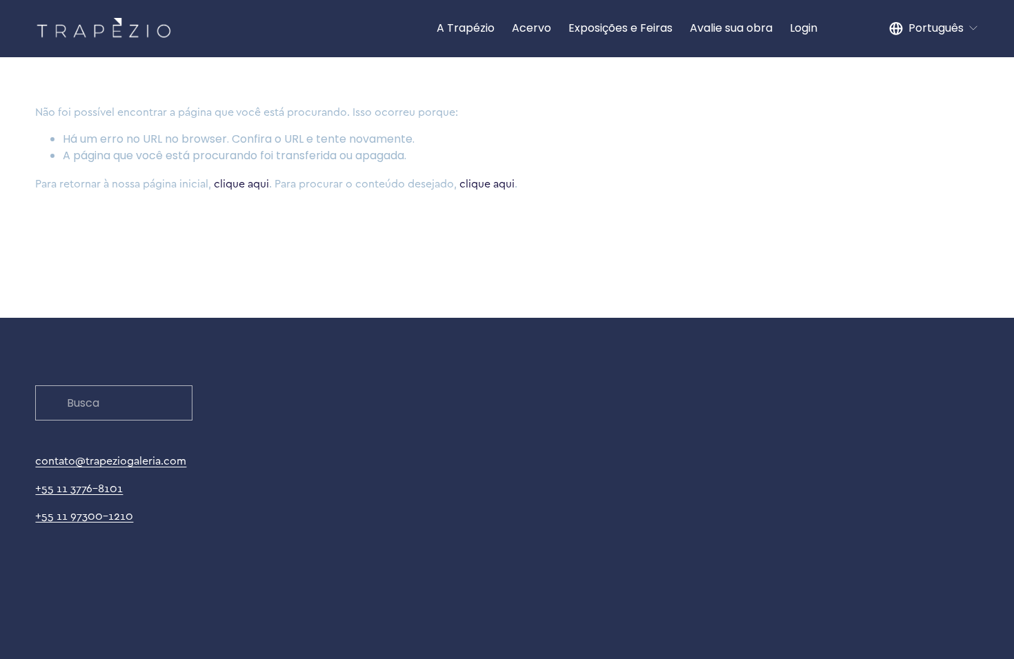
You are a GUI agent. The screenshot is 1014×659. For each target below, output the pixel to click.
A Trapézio (466, 28)
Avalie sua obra (731, 28)
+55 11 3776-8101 (79, 488)
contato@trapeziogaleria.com (110, 460)
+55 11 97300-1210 (84, 515)
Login (803, 28)
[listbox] (934, 28)
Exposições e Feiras (620, 28)
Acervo (531, 28)
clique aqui (241, 183)
